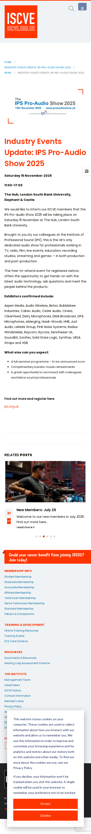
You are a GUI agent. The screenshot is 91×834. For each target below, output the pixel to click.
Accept (45, 803)
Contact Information (17, 696)
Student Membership (17, 577)
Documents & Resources (20, 658)
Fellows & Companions (19, 614)
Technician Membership (20, 598)
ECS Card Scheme (16, 641)
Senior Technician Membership (24, 603)
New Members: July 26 (36, 510)
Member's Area (14, 701)
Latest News (12, 685)
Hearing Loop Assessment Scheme (27, 663)
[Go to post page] (45, 482)
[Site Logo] (21, 21)
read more (25, 527)
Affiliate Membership (17, 593)
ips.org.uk (11, 406)
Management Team (17, 680)
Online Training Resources (21, 630)
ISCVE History (12, 690)
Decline (45, 815)
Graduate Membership (19, 582)
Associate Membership (19, 587)
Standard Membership (18, 608)
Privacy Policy (13, 706)
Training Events (14, 636)
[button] (71, 9)
